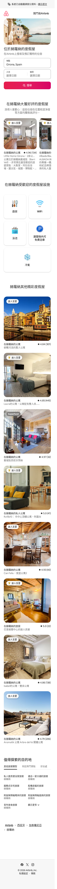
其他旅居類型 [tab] (10, 766)
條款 (33, 873)
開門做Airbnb (41, 13)
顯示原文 (42, 4)
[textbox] (15, 75)
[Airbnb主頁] (6, 13)
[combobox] (27, 64)
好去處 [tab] (44, 766)
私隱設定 (23, 873)
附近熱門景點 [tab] (28, 766)
